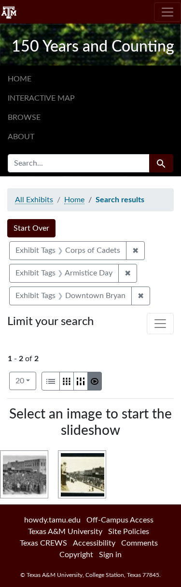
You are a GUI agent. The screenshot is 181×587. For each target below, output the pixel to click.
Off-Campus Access (119, 520)
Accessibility (94, 543)
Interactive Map (41, 98)
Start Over (31, 228)
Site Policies (128, 531)
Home (19, 79)
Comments (139, 543)
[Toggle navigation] (167, 12)
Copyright (76, 555)
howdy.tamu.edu (52, 520)
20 (25, 381)
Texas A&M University (65, 531)
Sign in (110, 555)
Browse (24, 117)
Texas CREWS (43, 543)
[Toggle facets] (160, 323)
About (21, 137)
